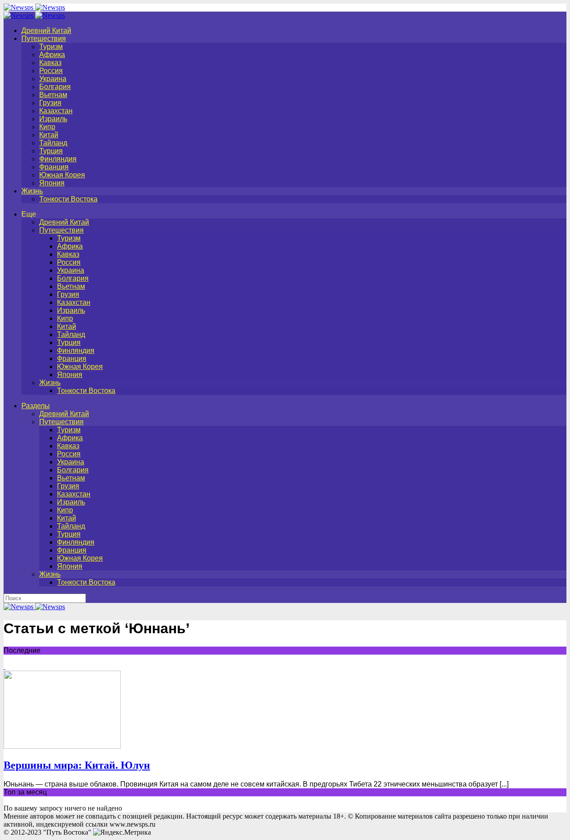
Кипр (47, 127)
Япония (52, 183)
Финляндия (58, 159)
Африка (52, 54)
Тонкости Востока (68, 199)
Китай (48, 135)
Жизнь (32, 191)
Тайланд (53, 143)
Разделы (35, 406)
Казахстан (56, 111)
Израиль (53, 119)
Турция (51, 151)
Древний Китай (46, 30)
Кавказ (50, 62)
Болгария (55, 86)
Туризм (51, 46)
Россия (51, 70)
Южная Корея (62, 175)
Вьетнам (53, 94)
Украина (52, 78)
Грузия (50, 103)
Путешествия (43, 38)
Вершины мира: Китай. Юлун (77, 765)
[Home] (34, 15)
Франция (54, 167)
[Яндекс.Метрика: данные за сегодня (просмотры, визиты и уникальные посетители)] (122, 832)
